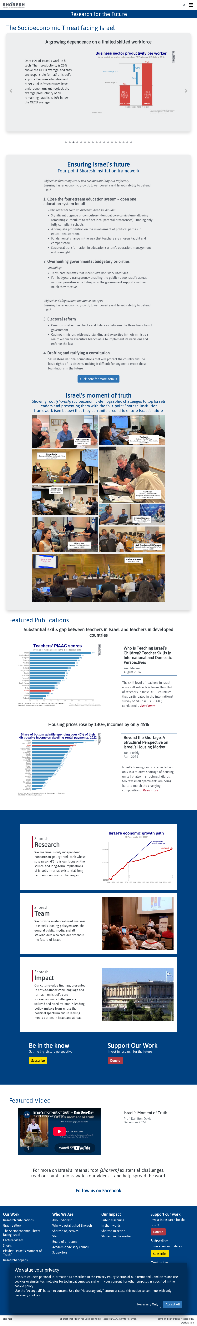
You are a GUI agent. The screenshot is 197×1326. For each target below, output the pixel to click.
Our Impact (111, 1214)
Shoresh (41, 838)
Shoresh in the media (116, 1236)
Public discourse (112, 1220)
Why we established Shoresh (72, 1225)
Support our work (166, 1214)
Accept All (173, 1304)
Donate (115, 1060)
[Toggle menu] (191, 5)
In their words (111, 1225)
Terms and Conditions (151, 1277)
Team (42, 913)
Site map (8, 1318)
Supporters (59, 1252)
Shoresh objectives (65, 1231)
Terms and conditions (168, 1318)
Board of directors (64, 1241)
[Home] (13, 5)
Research (47, 844)
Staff (55, 1236)
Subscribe (38, 1060)
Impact (44, 977)
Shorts (7, 1245)
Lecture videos (13, 1240)
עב (182, 4)
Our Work (11, 1214)
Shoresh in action (113, 1231)
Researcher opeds (15, 1260)
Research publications (18, 1220)
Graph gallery (12, 1225)
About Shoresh (62, 1220)
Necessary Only (147, 1304)
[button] (10, 90)
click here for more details (98, 379)
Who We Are (62, 1214)
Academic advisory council (70, 1247)
